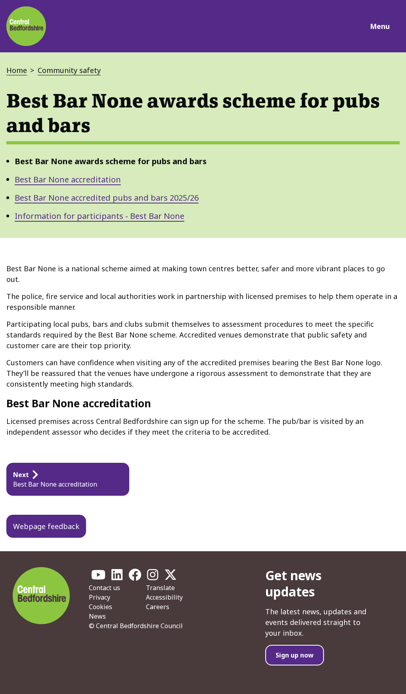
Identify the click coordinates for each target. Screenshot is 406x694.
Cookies (100, 606)
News (97, 616)
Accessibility (164, 597)
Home (16, 70)
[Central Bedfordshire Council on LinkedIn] (117, 577)
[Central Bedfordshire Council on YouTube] (98, 577)
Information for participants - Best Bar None (99, 216)
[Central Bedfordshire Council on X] (170, 577)
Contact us (104, 587)
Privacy (99, 597)
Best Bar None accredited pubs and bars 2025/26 (107, 197)
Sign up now (295, 655)
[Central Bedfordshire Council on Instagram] (152, 577)
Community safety (69, 70)
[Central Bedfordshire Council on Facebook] (134, 577)
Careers (157, 606)
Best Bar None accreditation (68, 179)
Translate (160, 587)
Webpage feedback (46, 526)
